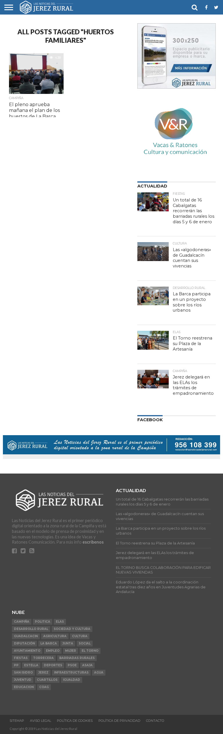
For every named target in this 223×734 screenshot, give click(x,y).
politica (42, 622)
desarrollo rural (31, 629)
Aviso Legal (40, 721)
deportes (53, 665)
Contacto (155, 721)
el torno (90, 651)
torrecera (43, 658)
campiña (21, 622)
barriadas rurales (77, 658)
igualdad (71, 680)
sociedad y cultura (72, 629)
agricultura (54, 636)
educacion (24, 687)
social (85, 643)
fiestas (21, 658)
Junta (67, 643)
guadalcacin (26, 636)
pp (16, 665)
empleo (53, 651)
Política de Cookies (75, 721)
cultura (79, 636)
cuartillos (47, 680)
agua (98, 672)
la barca (48, 643)
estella (31, 665)
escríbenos (93, 542)
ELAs (60, 622)
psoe (72, 665)
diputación (24, 643)
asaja (87, 665)
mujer (70, 651)
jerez (43, 672)
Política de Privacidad (119, 721)
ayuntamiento (27, 651)
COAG (44, 687)
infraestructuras (71, 672)
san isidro (23, 672)
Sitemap (17, 721)
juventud (22, 680)
